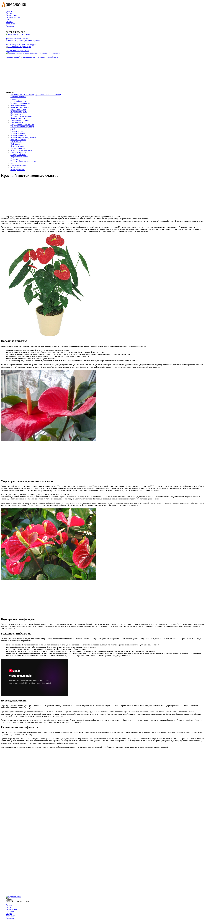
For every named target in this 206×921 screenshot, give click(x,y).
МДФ (12, 129)
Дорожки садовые (17, 118)
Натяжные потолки (18, 140)
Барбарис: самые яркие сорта (17, 51)
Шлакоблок (15, 167)
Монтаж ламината (17, 133)
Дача (8, 19)
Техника (9, 22)
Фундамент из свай (18, 165)
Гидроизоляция (16, 114)
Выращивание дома (18, 112)
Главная (9, 11)
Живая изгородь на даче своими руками (22, 44)
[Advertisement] (77, 74)
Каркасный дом (16, 122)
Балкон (13, 99)
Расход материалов (18, 152)
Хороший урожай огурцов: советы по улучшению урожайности (32, 57)
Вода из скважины (18, 105)
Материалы (10, 912)
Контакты (10, 26)
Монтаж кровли (16, 131)
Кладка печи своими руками (22, 125)
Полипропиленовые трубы (21, 150)
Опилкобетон (15, 142)
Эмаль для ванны (17, 170)
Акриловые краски (18, 97)
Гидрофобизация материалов (22, 116)
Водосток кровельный (19, 107)
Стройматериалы (13, 17)
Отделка (9, 13)
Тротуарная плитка (18, 155)
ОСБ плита (15, 144)
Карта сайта (10, 24)
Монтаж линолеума (18, 135)
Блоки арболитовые (18, 101)
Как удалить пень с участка (17, 38)
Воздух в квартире (18, 110)
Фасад (12, 163)
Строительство (12, 15)
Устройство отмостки (19, 157)
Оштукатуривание (18, 148)
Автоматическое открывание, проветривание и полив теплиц (35, 95)
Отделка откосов (17, 146)
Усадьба (9, 914)
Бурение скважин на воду (20, 103)
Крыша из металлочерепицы (22, 127)
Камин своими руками (19, 120)
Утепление (14, 159)
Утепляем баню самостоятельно (23, 161)
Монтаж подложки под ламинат (23, 137)
